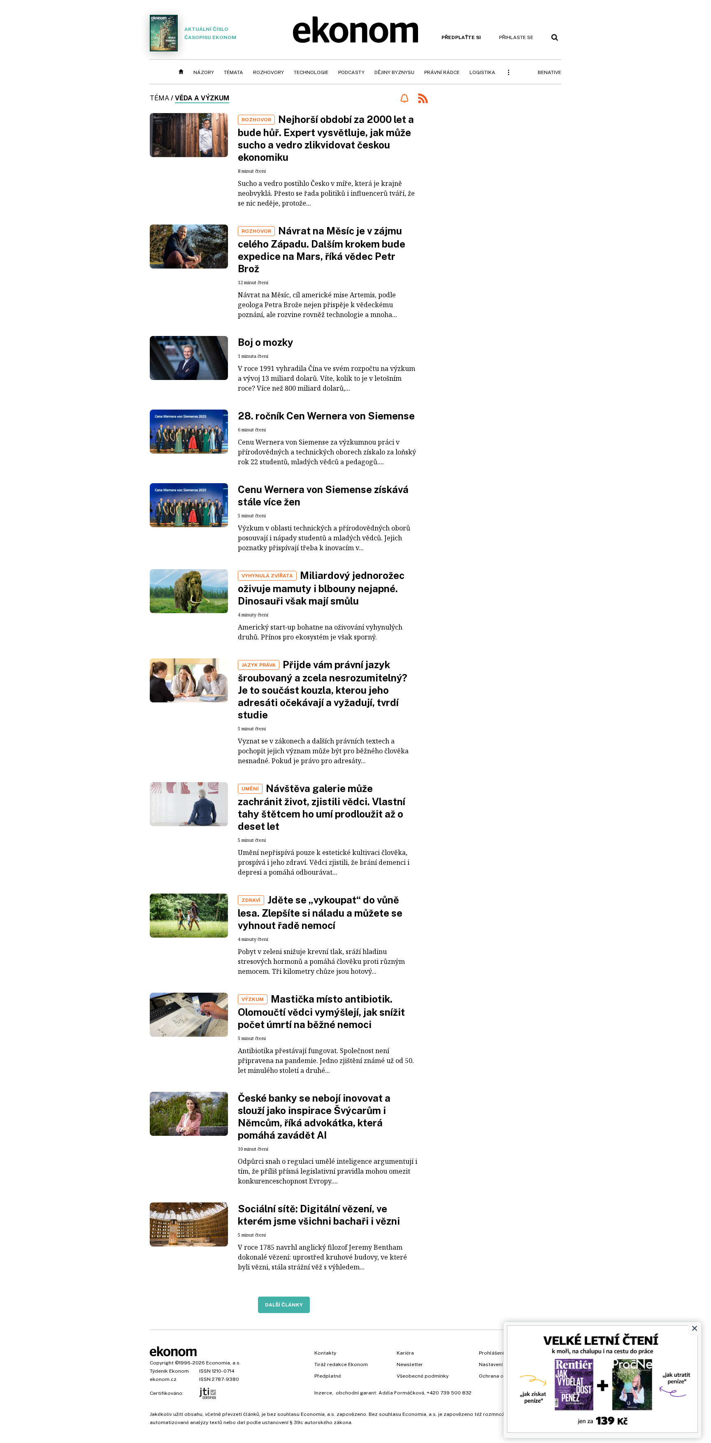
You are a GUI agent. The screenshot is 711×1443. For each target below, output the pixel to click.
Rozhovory (268, 72)
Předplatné (327, 1376)
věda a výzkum (202, 98)
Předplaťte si (461, 37)
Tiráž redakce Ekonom (341, 1364)
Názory (203, 72)
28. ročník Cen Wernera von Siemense (326, 416)
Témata (233, 72)
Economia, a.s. (223, 1363)
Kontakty (325, 1353)
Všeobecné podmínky (422, 1376)
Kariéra (405, 1353)
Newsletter (410, 1364)
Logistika (482, 72)
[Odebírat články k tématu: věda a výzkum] (404, 98)
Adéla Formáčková (401, 1393)
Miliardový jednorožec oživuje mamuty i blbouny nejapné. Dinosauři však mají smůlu (321, 588)
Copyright (162, 1363)
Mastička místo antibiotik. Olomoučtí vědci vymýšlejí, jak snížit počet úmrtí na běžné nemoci (321, 1011)
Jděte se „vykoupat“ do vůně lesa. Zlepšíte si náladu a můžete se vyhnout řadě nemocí (320, 912)
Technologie (311, 72)
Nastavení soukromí (503, 1364)
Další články (284, 1305)
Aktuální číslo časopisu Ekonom (210, 33)
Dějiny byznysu (394, 72)
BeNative (549, 72)
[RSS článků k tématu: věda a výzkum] (423, 99)
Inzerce (323, 1393)
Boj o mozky (265, 342)
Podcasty (351, 72)
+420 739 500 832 (449, 1393)
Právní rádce (442, 72)
